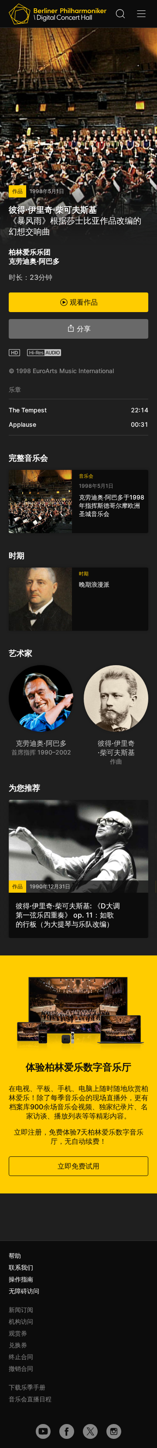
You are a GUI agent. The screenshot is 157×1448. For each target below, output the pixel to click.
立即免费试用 (78, 1166)
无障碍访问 (24, 1291)
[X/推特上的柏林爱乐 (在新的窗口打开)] (90, 1431)
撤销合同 (21, 1368)
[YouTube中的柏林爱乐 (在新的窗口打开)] (43, 1431)
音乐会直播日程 (30, 1399)
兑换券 (18, 1345)
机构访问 (21, 1321)
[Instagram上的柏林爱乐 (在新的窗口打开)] (113, 1431)
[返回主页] (57, 13)
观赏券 (18, 1333)
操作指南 (21, 1279)
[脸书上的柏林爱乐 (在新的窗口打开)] (66, 1431)
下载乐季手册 (27, 1387)
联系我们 (21, 1267)
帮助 (15, 1255)
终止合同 (21, 1356)
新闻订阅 (21, 1309)
